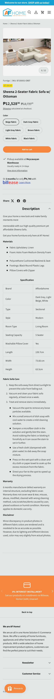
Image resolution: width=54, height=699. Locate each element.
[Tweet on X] (12, 201)
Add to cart (27, 149)
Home (5, 24)
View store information (17, 170)
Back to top (27, 612)
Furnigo (6, 80)
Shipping (7, 108)
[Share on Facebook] (18, 201)
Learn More (24, 182)
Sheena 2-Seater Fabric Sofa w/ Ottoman (25, 24)
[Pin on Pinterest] (24, 201)
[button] (42, 12)
